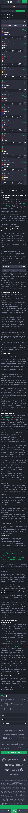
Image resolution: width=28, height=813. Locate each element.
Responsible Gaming (15, 752)
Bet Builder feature (18, 647)
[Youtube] (11, 709)
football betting (5, 417)
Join (24, 1)
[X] (23, 709)
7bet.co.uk (16, 782)
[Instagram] (4, 709)
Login (18, 1)
